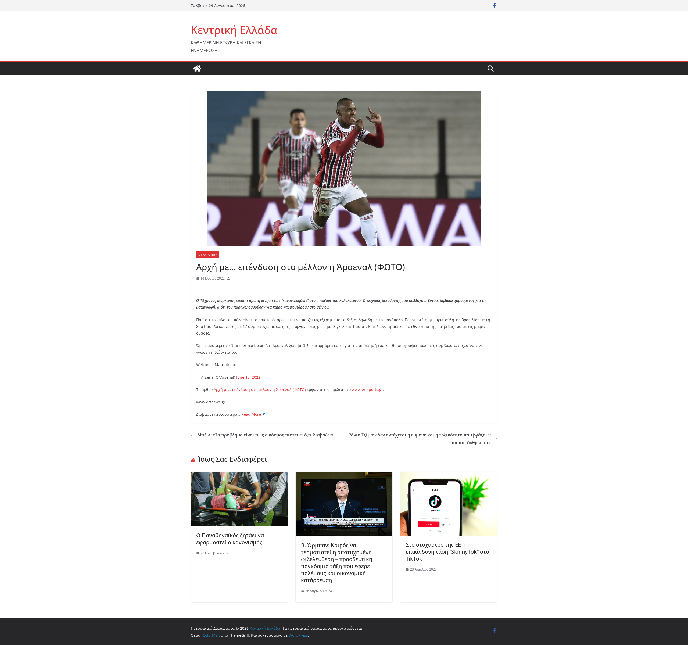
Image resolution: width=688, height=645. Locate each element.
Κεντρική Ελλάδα (234, 29)
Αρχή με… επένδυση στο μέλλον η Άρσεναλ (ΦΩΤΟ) (260, 389)
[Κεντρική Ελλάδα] (197, 68)
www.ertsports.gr (367, 389)
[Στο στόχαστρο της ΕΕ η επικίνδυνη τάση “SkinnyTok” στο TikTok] (448, 476)
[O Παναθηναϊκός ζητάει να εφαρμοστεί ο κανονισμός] (239, 476)
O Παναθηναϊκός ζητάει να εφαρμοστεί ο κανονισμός (230, 539)
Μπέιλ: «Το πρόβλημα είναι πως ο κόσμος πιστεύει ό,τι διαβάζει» (265, 435)
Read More (251, 414)
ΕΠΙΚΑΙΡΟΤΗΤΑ (207, 254)
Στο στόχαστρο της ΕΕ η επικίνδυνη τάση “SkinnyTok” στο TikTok (447, 551)
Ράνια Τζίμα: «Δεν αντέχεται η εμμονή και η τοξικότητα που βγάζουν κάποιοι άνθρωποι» (419, 439)
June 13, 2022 (248, 377)
